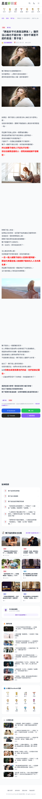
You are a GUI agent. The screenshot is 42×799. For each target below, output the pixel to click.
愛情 (7, 18)
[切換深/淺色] (34, 3)
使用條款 (17, 790)
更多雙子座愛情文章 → (33, 533)
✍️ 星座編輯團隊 (7, 42)
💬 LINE (31, 411)
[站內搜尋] (29, 3)
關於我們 (10, 790)
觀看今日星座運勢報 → (21, 615)
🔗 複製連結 (31, 415)
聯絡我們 (32, 790)
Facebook (11, 411)
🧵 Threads (11, 415)
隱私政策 (24, 790)
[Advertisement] (21, 205)
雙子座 (12, 18)
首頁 (3, 18)
